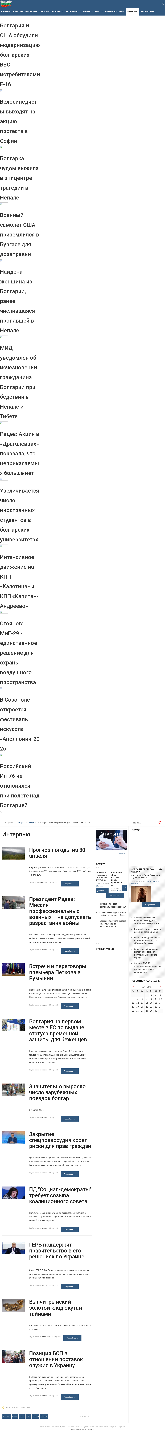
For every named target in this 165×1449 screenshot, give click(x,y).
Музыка (148, 881)
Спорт (95, 11)
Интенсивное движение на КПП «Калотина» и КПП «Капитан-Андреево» (147, 940)
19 (137, 1007)
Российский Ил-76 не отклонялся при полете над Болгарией (20, 785)
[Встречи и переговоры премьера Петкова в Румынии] (13, 969)
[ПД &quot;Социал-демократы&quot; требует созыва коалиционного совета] (13, 1192)
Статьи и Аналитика (113, 11)
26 (137, 1011)
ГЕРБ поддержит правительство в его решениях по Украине (56, 1250)
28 (147, 1011)
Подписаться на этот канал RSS (18, 1408)
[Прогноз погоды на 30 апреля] (13, 853)
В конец (44, 1416)
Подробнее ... (69, 884)
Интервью (132, 11)
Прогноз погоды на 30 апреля (57, 853)
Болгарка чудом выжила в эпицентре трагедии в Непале (19, 178)
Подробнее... (99, 891)
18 (133, 1007)
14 (147, 1003)
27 (142, 1011)
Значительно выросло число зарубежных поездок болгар (57, 1092)
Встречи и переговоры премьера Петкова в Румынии (57, 972)
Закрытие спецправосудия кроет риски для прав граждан (60, 1140)
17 (160, 1003)
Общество (31, 11)
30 (156, 1011)
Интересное (147, 11)
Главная (5, 11)
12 (137, 1003)
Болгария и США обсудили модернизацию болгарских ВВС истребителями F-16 (20, 54)
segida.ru (90, 1429)
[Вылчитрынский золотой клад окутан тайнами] (13, 1305)
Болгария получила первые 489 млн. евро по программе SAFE (113, 924)
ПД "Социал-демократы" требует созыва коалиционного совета (60, 1195)
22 (151, 1007)
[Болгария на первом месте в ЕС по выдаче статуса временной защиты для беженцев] (13, 1025)
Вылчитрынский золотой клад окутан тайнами (55, 1308)
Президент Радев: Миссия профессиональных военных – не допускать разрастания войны (60, 911)
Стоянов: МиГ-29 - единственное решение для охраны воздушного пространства (18, 652)
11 (133, 1003)
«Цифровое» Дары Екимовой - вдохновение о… (145, 876)
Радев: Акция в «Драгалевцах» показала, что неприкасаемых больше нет (19, 453)
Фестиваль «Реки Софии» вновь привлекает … (117, 878)
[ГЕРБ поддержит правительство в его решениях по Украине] (13, 1248)
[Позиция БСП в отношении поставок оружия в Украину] (13, 1356)
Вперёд (36, 1416)
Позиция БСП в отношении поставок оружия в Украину (56, 1359)
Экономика (72, 11)
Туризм (85, 11)
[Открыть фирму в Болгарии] (111, 849)
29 (151, 1011)
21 (147, 1007)
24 (160, 1007)
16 (156, 1003)
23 (156, 1007)
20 (142, 1007)
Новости (18, 11)
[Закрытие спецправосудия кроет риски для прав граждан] (13, 1137)
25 (133, 1011)
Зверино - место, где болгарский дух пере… (102, 876)
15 (151, 1003)
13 (142, 1003)
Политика (57, 11)
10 (160, 999)
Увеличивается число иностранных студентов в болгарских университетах (147, 920)
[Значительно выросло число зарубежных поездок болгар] (13, 1090)
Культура (44, 11)
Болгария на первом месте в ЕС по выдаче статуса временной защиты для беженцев (58, 1030)
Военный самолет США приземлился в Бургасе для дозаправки (19, 234)
